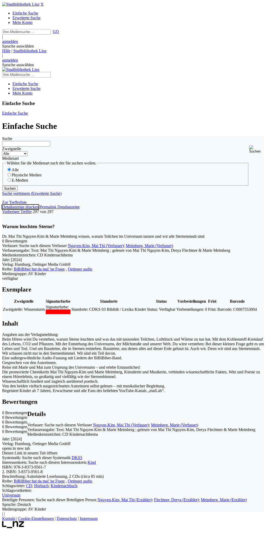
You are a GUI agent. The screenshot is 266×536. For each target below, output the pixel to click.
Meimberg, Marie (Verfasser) (149, 245)
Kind (92, 462)
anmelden (10, 41)
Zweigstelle (11, 149)
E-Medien (20, 180)
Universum (11, 495)
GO (56, 31)
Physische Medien (27, 175)
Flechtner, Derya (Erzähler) (176, 500)
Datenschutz (67, 518)
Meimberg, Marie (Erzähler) (224, 500)
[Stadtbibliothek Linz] (20, 4)
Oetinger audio (80, 269)
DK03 (77, 457)
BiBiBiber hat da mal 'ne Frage (39, 269)
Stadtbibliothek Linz (29, 51)
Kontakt (8, 518)
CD (29, 486)
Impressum (89, 518)
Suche (7, 138)
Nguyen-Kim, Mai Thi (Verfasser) (96, 245)
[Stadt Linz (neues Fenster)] (13, 527)
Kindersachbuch (64, 486)
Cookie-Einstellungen (36, 518)
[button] (256, 149)
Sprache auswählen (18, 46)
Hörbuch (41, 486)
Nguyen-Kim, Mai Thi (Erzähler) (124, 500)
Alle (15, 170)
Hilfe (6, 51)
